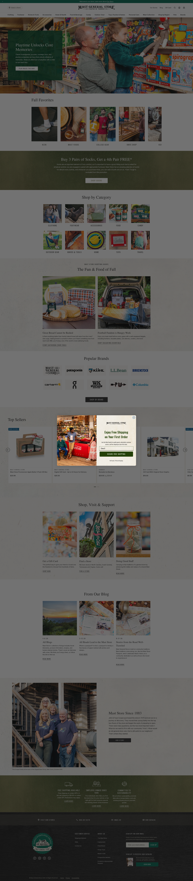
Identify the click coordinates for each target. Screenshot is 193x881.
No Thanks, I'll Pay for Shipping (116, 460)
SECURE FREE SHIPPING (116, 454)
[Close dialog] (134, 417)
